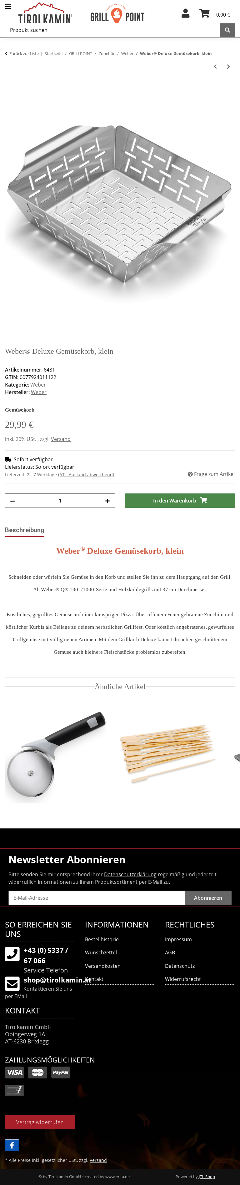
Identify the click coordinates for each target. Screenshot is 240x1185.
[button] (185, 15)
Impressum (178, 939)
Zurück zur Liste (24, 53)
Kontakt (94, 979)
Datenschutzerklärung (130, 874)
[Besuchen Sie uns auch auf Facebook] (12, 1145)
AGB (170, 952)
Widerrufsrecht (183, 979)
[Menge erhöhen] (107, 501)
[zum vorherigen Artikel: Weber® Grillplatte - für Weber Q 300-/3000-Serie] (215, 66)
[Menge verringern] (12, 501)
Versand (61, 439)
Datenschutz (180, 965)
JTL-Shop (207, 1176)
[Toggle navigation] (8, 4)
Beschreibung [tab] (24, 530)
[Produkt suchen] (227, 30)
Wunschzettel (101, 952)
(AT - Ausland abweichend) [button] (86, 475)
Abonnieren (208, 897)
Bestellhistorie (102, 939)
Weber (38, 384)
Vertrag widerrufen (40, 1122)
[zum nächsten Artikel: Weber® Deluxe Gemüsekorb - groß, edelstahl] (228, 66)
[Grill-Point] (126, 16)
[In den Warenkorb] (10, 87)
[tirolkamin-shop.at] (54, 16)
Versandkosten (103, 965)
